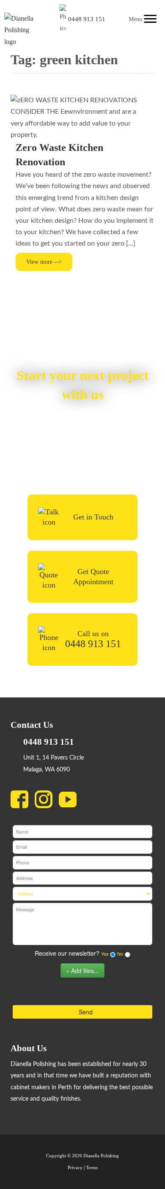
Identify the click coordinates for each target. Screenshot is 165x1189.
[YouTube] (71, 801)
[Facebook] (23, 801)
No (120, 954)
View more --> (44, 261)
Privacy (75, 1167)
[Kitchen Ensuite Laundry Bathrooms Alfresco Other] (82, 894)
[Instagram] (47, 801)
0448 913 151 (86, 19)
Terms (92, 1167)
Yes (104, 954)
